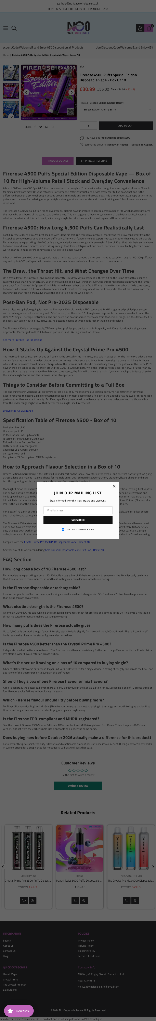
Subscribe (78, 520)
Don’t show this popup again (80, 529)
